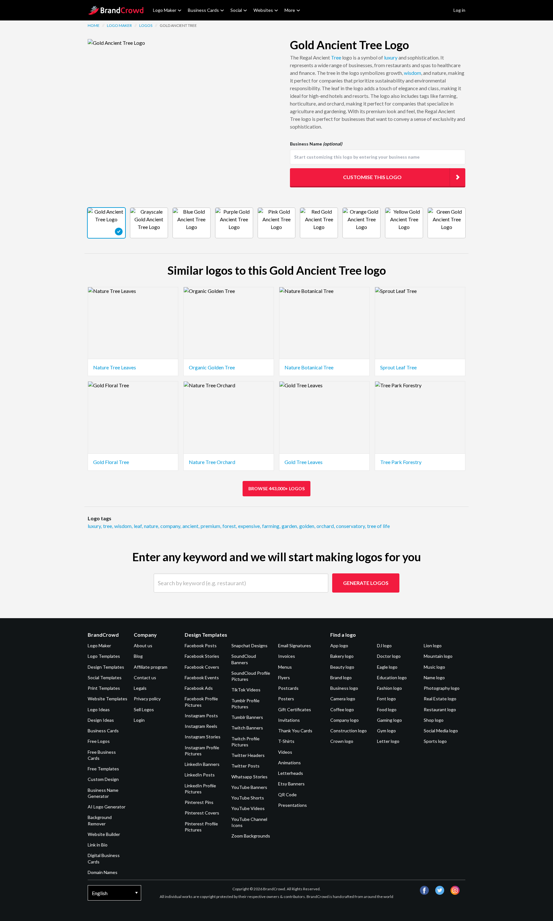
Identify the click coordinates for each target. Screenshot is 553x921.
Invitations (289, 720)
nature (151, 526)
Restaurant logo (440, 709)
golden (307, 526)
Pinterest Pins (199, 802)
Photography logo (442, 688)
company (170, 526)
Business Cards (203, 10)
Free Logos (99, 741)
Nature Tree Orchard (212, 462)
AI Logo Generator (106, 806)
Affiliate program (150, 667)
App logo (339, 645)
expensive (249, 526)
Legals (140, 688)
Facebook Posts (201, 645)
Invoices (286, 656)
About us (143, 645)
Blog (138, 656)
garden (290, 526)
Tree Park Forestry (400, 462)
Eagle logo (387, 667)
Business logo (344, 688)
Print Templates (104, 688)
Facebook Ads (199, 688)
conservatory (351, 526)
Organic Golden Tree (212, 367)
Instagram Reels (201, 726)
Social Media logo (441, 730)
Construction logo (348, 730)
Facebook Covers (202, 667)
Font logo (386, 698)
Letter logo (388, 741)
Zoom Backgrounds (250, 835)
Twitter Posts (245, 765)
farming (271, 526)
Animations (289, 762)
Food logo (387, 709)
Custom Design (103, 779)
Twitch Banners (247, 727)
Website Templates (107, 698)
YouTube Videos (248, 808)
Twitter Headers (248, 755)
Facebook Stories (202, 656)
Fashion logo (389, 688)
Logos (145, 25)
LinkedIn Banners (202, 764)
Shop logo (434, 720)
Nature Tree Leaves (114, 367)
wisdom (412, 73)
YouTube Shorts (247, 797)
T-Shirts (286, 741)
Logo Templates (104, 656)
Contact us (145, 677)
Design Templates (106, 667)
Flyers (284, 677)
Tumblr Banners (247, 717)
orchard (326, 526)
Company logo (344, 720)
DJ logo (384, 645)
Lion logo (433, 645)
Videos (285, 752)
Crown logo (341, 741)
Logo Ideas (99, 709)
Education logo (392, 677)
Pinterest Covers (202, 812)
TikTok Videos (245, 689)
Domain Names (102, 872)
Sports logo (435, 741)
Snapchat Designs (249, 645)
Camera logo (342, 698)
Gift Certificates (294, 709)
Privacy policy (147, 698)
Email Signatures (294, 645)
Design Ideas (101, 720)
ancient (190, 526)
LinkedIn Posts (200, 774)
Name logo (434, 677)
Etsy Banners (291, 783)
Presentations (292, 805)
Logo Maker (164, 10)
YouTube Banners (249, 787)
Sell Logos (144, 709)
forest (229, 526)
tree (108, 526)
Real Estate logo (440, 698)
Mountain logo (438, 656)
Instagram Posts (201, 715)
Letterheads (290, 773)
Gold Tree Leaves (304, 462)
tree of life (378, 526)
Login (139, 720)
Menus (285, 667)
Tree (336, 57)
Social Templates (105, 677)
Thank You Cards (295, 730)
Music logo (434, 667)
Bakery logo (342, 656)
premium (211, 526)
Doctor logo (389, 656)
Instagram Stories (202, 736)
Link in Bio (98, 844)
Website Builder (104, 834)
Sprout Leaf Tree (398, 367)
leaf (138, 526)
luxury (390, 57)
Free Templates (103, 768)
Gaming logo (389, 720)
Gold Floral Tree (111, 462)
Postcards (288, 688)
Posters (286, 698)
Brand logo (341, 677)
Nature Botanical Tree (309, 367)
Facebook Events (202, 677)
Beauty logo (342, 667)
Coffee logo (342, 709)
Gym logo (386, 730)
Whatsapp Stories (249, 776)
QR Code (287, 794)
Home (94, 25)
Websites (263, 10)
